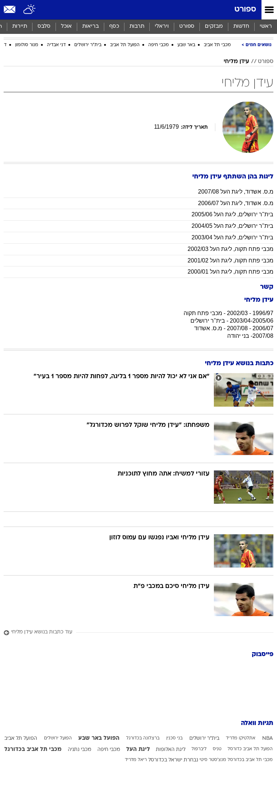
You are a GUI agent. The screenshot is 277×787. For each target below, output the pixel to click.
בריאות (90, 26)
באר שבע (186, 45)
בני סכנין (174, 738)
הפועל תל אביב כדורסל (250, 749)
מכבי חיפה (158, 45)
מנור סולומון (26, 45)
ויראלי (162, 26)
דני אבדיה (56, 45)
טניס (217, 749)
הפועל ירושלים (58, 738)
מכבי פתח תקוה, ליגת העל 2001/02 (230, 260)
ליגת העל (138, 749)
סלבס (44, 26)
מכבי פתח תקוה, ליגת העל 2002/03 (230, 249)
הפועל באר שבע (98, 738)
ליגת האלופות (170, 749)
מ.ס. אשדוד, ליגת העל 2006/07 (235, 203)
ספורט (245, 9)
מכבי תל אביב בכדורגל (33, 749)
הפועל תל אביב (125, 45)
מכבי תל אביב (217, 45)
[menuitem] (241, 27)
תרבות (136, 26)
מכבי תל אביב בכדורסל (250, 760)
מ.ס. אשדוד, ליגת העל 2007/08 (235, 192)
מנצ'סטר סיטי (212, 760)
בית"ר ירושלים (87, 45)
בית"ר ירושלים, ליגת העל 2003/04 (232, 237)
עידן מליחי (236, 62)
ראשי (266, 26)
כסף (114, 26)
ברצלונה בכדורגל (142, 738)
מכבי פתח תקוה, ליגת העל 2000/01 (230, 272)
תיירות (19, 26)
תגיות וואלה (257, 723)
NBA (267, 738)
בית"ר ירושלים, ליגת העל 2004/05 (232, 226)
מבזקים (214, 26)
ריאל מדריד (136, 760)
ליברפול (199, 749)
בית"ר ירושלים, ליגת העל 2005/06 (232, 214)
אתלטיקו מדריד (240, 738)
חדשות (241, 26)
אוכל (66, 26)
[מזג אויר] (29, 9)
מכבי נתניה (79, 749)
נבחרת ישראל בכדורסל (173, 760)
